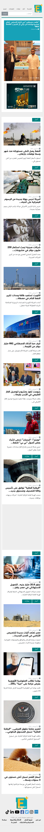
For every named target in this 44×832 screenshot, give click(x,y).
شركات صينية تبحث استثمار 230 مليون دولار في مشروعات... (24, 249)
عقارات (27, 456)
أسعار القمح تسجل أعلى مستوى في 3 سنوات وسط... (22, 779)
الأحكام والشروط (15, 820)
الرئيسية (29, 9)
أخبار (24, 9)
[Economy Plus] (38, 8)
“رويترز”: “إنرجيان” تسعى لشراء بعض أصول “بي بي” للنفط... (24, 441)
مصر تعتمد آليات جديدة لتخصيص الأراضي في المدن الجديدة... (23, 634)
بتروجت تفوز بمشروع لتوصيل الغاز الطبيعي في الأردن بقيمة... (23, 393)
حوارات (18, 9)
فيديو (4, 9)
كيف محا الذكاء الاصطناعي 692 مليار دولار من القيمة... (22, 345)
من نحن (38, 820)
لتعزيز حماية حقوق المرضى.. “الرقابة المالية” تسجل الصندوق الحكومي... (22, 730)
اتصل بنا (14, 823)
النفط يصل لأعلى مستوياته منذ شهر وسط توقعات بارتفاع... (22, 153)
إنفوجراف (11, 9)
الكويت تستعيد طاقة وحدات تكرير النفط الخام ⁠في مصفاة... (23, 297)
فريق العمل (28, 820)
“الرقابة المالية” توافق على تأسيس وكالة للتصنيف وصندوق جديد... (22, 489)
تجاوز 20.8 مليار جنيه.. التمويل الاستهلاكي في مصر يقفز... (25, 586)
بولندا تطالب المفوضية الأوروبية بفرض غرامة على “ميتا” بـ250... (24, 682)
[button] (21, 78)
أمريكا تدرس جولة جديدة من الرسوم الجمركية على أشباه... (22, 201)
